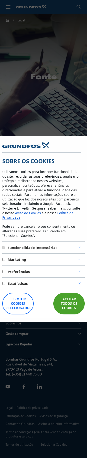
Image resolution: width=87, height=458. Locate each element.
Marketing (17, 259)
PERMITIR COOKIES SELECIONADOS (18, 303)
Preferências (19, 271)
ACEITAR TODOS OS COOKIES (69, 303)
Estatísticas (18, 283)
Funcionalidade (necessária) (32, 247)
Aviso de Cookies (28, 213)
